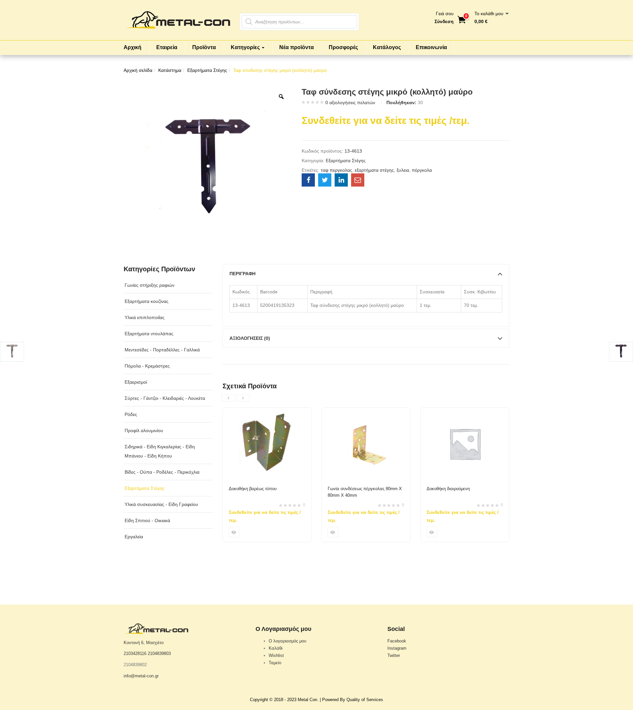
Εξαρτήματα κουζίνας (146, 301)
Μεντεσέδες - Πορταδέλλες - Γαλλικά (162, 349)
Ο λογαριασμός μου (287, 640)
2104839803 (159, 653)
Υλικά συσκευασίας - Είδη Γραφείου (161, 504)
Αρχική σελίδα (138, 70)
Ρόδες (131, 414)
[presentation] (228, 397)
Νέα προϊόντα (296, 47)
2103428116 (135, 653)
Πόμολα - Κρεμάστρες (147, 366)
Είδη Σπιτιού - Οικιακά (147, 520)
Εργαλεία (134, 536)
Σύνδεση (444, 21)
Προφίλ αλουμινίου (144, 430)
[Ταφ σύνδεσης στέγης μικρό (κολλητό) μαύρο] (308, 180)
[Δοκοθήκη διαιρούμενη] (465, 411)
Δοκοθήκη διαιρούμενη (448, 488)
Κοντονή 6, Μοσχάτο (144, 642)
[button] (489, 18)
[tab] (365, 274)
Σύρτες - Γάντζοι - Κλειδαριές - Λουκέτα (165, 398)
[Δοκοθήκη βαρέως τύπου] (267, 411)
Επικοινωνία (431, 47)
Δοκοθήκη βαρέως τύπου (253, 488)
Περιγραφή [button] (242, 273)
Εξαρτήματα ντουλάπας (149, 333)
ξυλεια (403, 170)
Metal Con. (308, 699)
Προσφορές (343, 47)
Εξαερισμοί (136, 382)
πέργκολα (422, 170)
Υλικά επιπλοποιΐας (145, 317)
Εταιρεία (166, 47)
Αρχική (132, 47)
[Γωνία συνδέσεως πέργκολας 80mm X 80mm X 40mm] (366, 411)
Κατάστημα (169, 70)
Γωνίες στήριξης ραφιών (149, 285)
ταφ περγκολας (336, 170)
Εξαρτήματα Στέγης (207, 70)
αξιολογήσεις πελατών (350, 102)
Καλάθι (276, 648)
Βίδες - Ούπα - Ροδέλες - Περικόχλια (162, 472)
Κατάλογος (387, 47)
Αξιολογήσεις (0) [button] (249, 338)
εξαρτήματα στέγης (374, 170)
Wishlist (276, 655)
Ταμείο (275, 662)
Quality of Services (365, 699)
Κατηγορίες (246, 47)
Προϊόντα (204, 47)
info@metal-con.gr (141, 675)
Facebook (396, 640)
